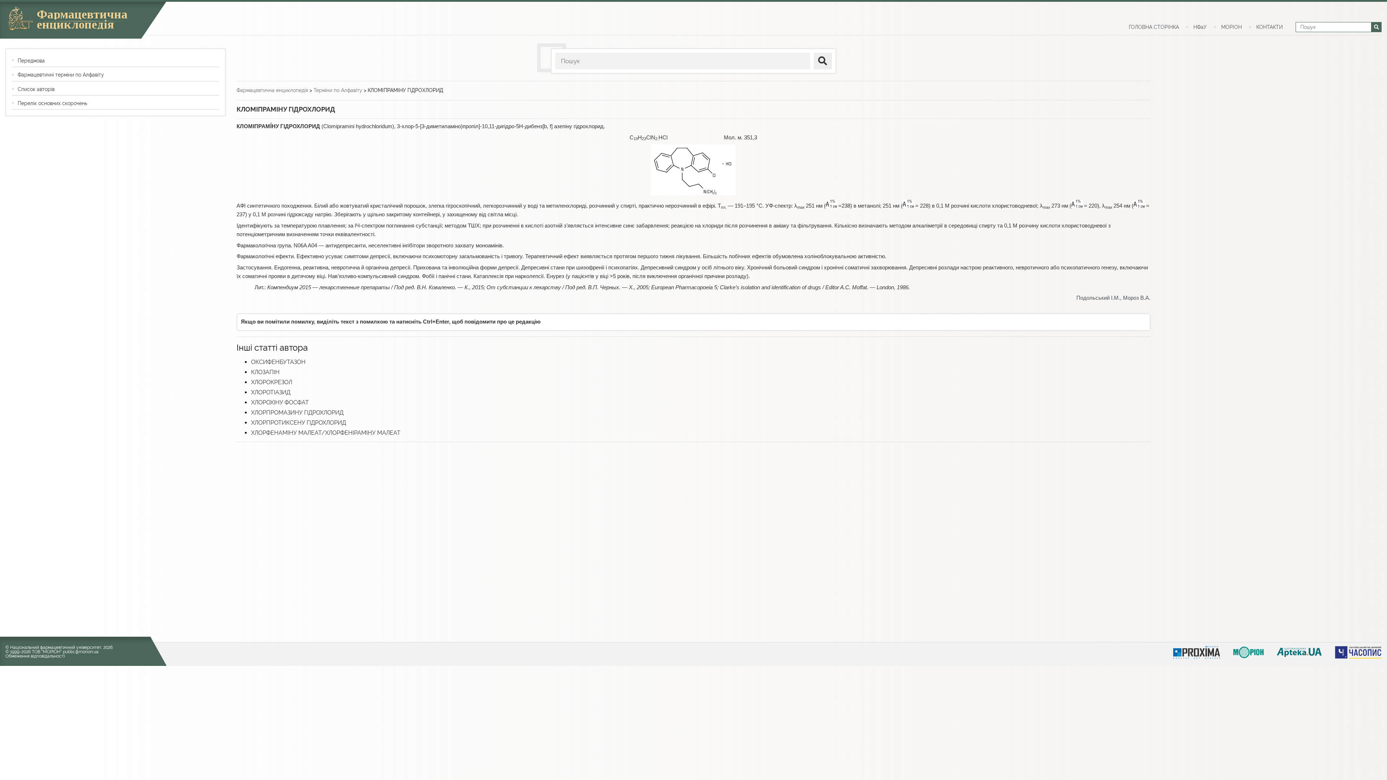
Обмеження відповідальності (35, 656)
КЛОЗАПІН (265, 372)
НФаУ (1200, 27)
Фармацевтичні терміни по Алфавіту (61, 75)
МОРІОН (1231, 27)
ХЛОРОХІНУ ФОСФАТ (280, 402)
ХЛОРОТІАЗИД (270, 392)
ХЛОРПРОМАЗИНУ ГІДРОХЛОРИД (297, 412)
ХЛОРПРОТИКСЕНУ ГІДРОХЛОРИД (298, 422)
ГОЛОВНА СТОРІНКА (1154, 27)
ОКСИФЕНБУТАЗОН (278, 362)
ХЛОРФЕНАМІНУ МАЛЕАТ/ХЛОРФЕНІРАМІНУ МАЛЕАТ (326, 432)
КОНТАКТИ (1269, 27)
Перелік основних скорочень (52, 103)
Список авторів (36, 89)
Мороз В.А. (1136, 298)
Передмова (31, 61)
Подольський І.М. (1098, 298)
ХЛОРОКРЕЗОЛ (271, 382)
